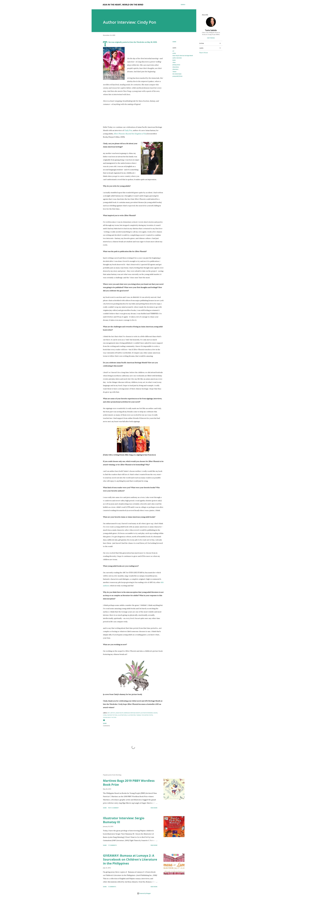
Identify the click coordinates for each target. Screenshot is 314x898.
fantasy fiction (176, 64)
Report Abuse (203, 52)
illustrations (176, 67)
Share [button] (174, 41)
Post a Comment (113, 808)
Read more (154, 808)
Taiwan (174, 71)
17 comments (112, 845)
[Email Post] (104, 720)
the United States (177, 74)
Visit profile (211, 38)
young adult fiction (177, 76)
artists (174, 53)
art (173, 51)
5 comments (112, 886)
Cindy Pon (128, 130)
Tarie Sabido (211, 30)
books (174, 60)
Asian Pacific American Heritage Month (183, 55)
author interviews (177, 58)
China (174, 62)
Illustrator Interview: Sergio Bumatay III (123, 820)
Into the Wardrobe (137, 42)
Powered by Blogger (145, 893)
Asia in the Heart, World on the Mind (123, 4)
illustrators (175, 69)
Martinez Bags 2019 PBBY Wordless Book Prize (129, 783)
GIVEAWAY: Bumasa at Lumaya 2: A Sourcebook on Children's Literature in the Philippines (130, 859)
